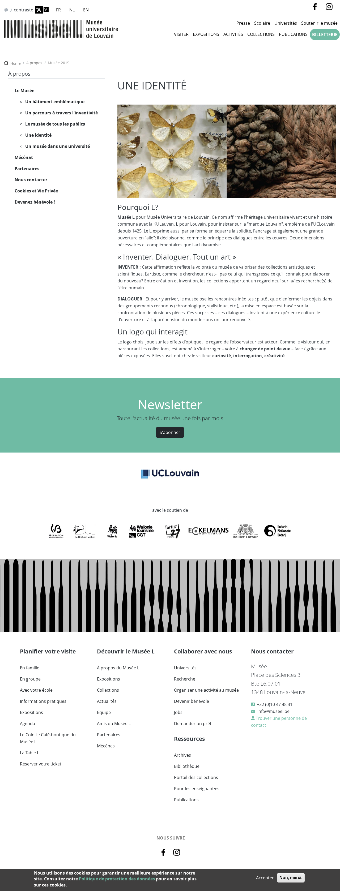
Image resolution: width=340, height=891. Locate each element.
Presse (243, 23)
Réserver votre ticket (40, 764)
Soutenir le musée (319, 23)
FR (58, 10)
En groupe (30, 679)
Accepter (265, 878)
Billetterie (324, 34)
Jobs (178, 712)
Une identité (38, 135)
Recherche (184, 679)
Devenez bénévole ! (35, 202)
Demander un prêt (192, 723)
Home (15, 63)
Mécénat (24, 157)
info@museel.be (273, 711)
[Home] (61, 28)
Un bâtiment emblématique (54, 102)
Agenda (27, 723)
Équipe (104, 712)
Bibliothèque (186, 766)
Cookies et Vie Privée (36, 191)
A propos (34, 62)
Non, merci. (290, 877)
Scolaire (262, 23)
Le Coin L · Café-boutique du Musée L (48, 738)
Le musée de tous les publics (55, 124)
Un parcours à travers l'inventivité (61, 113)
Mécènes (106, 746)
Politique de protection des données (117, 879)
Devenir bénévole (191, 701)
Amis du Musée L (114, 723)
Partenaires (27, 168)
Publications (293, 34)
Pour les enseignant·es (196, 788)
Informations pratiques (43, 701)
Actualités (107, 701)
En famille (29, 668)
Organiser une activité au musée (206, 690)
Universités (285, 23)
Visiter (181, 34)
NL (72, 10)
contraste (23, 10)
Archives (182, 755)
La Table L (29, 753)
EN (86, 10)
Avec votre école (36, 690)
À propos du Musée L (118, 668)
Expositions (206, 34)
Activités (233, 34)
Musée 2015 (58, 62)
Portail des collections (196, 777)
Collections (261, 34)
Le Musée (24, 90)
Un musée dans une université (57, 146)
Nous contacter (31, 180)
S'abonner (170, 432)
